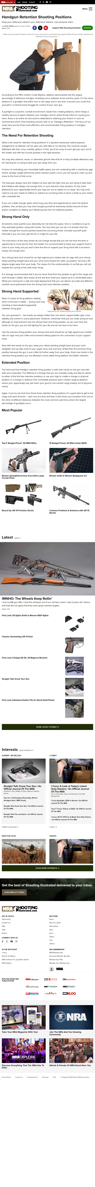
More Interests (25, 750)
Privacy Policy (6, 1077)
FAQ (3, 926)
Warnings (45, 1077)
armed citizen (20, 791)
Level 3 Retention (71, 794)
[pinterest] (45, 26)
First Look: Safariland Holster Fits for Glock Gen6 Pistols (28, 700)
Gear (51, 929)
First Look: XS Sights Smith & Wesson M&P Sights (25, 615)
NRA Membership (56, 952)
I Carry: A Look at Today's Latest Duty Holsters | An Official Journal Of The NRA (70, 788)
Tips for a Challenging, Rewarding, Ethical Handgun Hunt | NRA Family (20, 799)
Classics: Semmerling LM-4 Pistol (17, 636)
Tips (8, 28)
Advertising (6, 919)
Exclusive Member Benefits (59, 956)
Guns (51, 933)
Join (19, 2)
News (4, 28)
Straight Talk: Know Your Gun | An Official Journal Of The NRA (22, 787)
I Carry (53, 755)
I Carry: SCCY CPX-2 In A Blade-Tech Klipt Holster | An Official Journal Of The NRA (71, 818)
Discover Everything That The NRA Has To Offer (23, 1066)
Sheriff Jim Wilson (11, 755)
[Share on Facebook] (34, 26)
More (16, 538)
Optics (51, 936)
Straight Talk (9, 791)
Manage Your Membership (59, 963)
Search (4, 933)
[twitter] (40, 26)
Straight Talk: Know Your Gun (15, 679)
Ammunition (53, 926)
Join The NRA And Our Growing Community (65, 1033)
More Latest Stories (57, 726)
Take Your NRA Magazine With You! (20, 1032)
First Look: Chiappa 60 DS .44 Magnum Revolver (25, 657)
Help (3, 929)
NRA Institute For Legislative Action (15, 959)
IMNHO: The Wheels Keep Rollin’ (27, 598)
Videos (52, 836)
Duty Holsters (57, 794)
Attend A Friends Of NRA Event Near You (70, 1065)
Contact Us (6, 922)
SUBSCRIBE (14, 892)
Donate (32, 2)
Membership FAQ (56, 959)
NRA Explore (7, 963)
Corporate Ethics (32, 1077)
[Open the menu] (90, 8)
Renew (24, 2)
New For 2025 (9, 836)
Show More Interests (61, 868)
